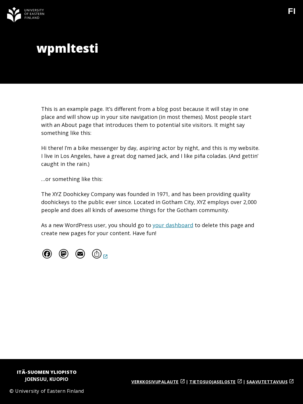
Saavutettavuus (267, 381)
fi (295, 13)
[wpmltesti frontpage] (25, 14)
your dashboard (173, 225)
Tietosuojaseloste (212, 381)
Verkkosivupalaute (155, 381)
